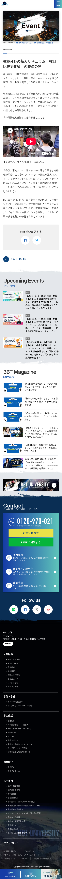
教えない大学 (13, 663)
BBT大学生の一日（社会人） (19, 725)
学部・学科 (9, 696)
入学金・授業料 (14, 817)
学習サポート (13, 740)
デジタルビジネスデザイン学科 (20, 706)
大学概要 (11, 671)
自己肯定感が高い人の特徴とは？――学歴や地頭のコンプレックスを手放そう (40, 416)
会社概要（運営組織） (10, 851)
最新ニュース (13, 679)
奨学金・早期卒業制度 (16, 821)
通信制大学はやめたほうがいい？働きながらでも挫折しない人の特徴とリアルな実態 (40, 387)
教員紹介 (8, 762)
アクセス (24, 859)
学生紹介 (11, 721)
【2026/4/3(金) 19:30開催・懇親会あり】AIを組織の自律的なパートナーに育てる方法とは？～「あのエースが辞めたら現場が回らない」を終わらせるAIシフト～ (42, 302)
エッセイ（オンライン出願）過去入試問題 (24, 813)
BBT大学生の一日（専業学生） (20, 729)
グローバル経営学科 (15, 702)
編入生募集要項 (14, 790)
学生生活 (8, 715)
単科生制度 (12, 794)
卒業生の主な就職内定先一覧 (19, 752)
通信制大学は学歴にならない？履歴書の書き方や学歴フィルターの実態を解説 (41, 401)
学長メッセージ (14, 660)
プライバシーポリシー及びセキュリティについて (19, 855)
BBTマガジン (11, 842)
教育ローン (12, 825)
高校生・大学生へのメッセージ (20, 744)
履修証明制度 (13, 798)
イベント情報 (13, 683)
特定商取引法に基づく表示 (42, 859)
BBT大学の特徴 (14, 675)
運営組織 (11, 667)
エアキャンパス (14, 736)
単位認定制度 (13, 829)
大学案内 (8, 654)
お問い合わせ (31, 532)
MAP (9, 644)
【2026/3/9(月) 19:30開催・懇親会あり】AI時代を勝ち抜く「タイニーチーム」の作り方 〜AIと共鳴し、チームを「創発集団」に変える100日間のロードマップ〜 (42, 325)
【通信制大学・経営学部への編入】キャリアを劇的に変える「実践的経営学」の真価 (40, 448)
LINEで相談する (31, 542)
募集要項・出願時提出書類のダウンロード (24, 806)
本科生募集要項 (14, 786)
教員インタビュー (15, 771)
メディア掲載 (13, 687)
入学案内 (8, 781)
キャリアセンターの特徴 (17, 748)
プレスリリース (29, 851)
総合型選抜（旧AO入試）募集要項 (21, 802)
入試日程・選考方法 (15, 809)
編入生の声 (12, 732)
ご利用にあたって (9, 859)
